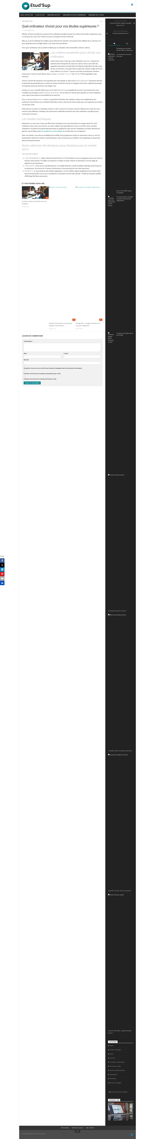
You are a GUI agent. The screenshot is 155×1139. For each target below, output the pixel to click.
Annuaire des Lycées (96, 15)
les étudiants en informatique (51, 131)
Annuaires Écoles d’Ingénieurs (74, 15)
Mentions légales (77, 1128)
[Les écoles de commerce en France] (111, 120)
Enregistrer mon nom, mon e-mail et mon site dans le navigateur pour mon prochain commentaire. (53, 368)
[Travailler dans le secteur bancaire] (120, 681)
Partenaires (65, 1128)
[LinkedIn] (132, 5)
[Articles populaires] (114, 44)
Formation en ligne (115, 1066)
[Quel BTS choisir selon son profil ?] (120, 821)
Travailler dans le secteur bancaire (120, 751)
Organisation (27, 21)
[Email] (2, 578)
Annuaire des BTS (53, 15)
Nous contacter (26, 15)
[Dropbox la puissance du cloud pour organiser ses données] (62, 253)
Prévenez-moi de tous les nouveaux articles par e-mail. (40, 379)
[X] (2, 565)
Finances (112, 1058)
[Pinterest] (2, 574)
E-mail (66, 353)
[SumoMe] (2, 583)
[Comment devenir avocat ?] (120, 541)
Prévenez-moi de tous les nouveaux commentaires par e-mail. (42, 373)
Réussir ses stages (115, 1083)
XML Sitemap (90, 1128)
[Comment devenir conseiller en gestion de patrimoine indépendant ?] (111, 263)
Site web (26, 360)
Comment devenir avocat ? (117, 611)
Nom (25, 353)
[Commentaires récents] (127, 44)
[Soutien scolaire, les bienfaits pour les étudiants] (35, 192)
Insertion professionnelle (117, 1070)
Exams (112, 1054)
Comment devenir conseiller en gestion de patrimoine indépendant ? (124, 198)
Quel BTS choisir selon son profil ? (119, 891)
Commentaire (28, 341)
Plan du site (40, 15)
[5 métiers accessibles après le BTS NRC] (111, 399)
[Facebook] (2, 560)
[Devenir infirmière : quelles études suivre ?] (120, 961)
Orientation (113, 1078)
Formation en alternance (117, 1062)
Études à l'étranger (115, 1050)
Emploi (112, 1045)
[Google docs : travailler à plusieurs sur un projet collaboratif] (89, 253)
